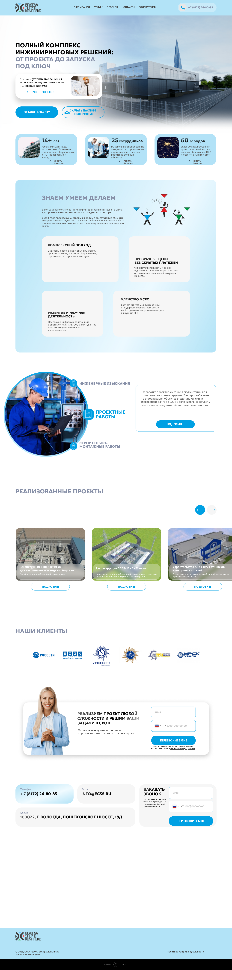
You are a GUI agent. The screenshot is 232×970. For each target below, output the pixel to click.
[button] (36, 112)
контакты (128, 7)
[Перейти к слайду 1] (113, 674)
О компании (82, 7)
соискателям (147, 7)
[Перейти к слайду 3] (118, 674)
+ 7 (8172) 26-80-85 (38, 793)
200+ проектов (43, 92)
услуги (98, 7)
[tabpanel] (110, 437)
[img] (28, 7)
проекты (112, 7)
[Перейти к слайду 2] (116, 674)
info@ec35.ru (96, 793)
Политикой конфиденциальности (182, 749)
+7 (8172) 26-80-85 (200, 7)
